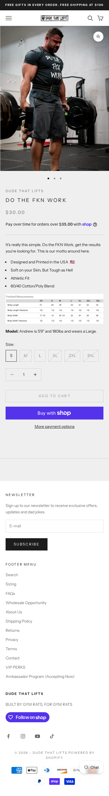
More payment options (55, 426)
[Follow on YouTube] (37, 736)
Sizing (11, 584)
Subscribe (26, 544)
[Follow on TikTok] (52, 736)
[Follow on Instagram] (23, 736)
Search (12, 574)
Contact (13, 658)
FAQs (10, 593)
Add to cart (54, 396)
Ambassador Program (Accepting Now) (40, 676)
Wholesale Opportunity (26, 602)
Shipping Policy (19, 621)
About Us (14, 611)
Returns (13, 630)
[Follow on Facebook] (8, 736)
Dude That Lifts (25, 191)
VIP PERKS (15, 667)
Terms (11, 648)
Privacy (12, 639)
